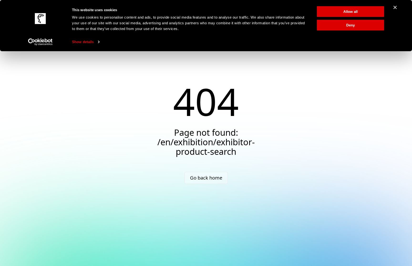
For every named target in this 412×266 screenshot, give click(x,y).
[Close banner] (395, 7)
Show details (83, 42)
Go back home (206, 178)
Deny (350, 25)
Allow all (350, 12)
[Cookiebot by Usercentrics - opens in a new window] (40, 41)
